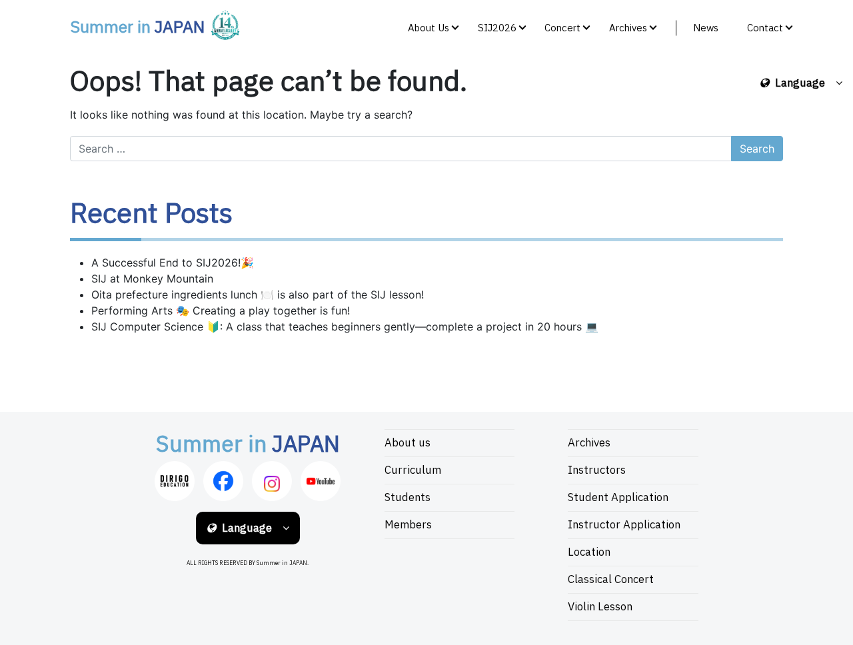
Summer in (137, 28)
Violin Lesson (600, 607)
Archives (628, 28)
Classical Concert (611, 580)
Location (589, 552)
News (705, 28)
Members (408, 525)
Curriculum (413, 470)
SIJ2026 (497, 28)
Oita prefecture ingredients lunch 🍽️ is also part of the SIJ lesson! (257, 294)
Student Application (618, 498)
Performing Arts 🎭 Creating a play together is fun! (220, 310)
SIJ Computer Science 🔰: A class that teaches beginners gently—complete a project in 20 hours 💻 (344, 326)
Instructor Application (624, 525)
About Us (428, 28)
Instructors (597, 470)
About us (407, 443)
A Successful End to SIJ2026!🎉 (172, 262)
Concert (562, 28)
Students (407, 498)
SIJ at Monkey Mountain (152, 278)
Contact (765, 28)
